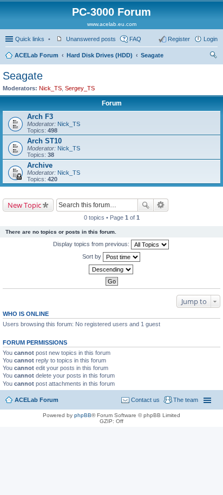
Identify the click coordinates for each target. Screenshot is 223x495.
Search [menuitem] (213, 56)
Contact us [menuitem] (145, 400)
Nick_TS (50, 88)
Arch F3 (40, 117)
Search (145, 205)
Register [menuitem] (179, 39)
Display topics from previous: (92, 244)
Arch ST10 (44, 141)
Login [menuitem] (211, 39)
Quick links (29, 39)
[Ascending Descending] (111, 269)
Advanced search (161, 205)
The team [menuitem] (185, 400)
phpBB (82, 415)
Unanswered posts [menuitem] (91, 39)
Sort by (92, 256)
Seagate (152, 55)
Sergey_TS (80, 88)
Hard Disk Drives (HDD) (100, 55)
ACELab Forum (36, 55)
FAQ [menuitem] (135, 39)
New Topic (24, 205)
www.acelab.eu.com (111, 24)
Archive (40, 165)
